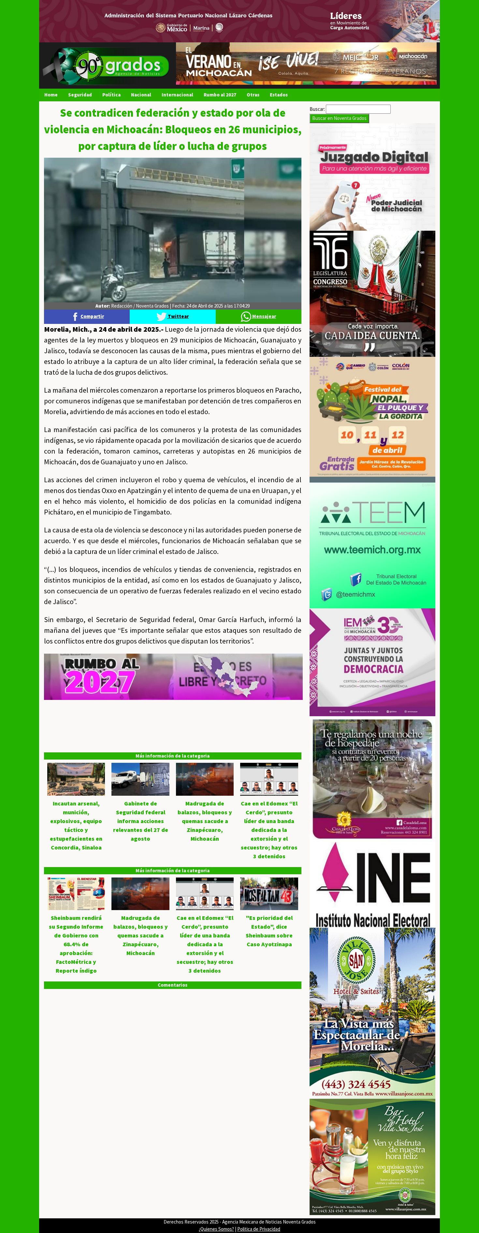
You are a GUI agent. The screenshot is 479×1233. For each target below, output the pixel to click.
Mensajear (263, 316)
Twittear (178, 316)
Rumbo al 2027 (220, 95)
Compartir (92, 316)
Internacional (177, 95)
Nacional (141, 95)
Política (111, 95)
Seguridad (80, 95)
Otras (253, 95)
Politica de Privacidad (258, 1229)
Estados (279, 95)
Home (51, 95)
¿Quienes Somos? (216, 1229)
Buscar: (317, 109)
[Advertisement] (172, 745)
